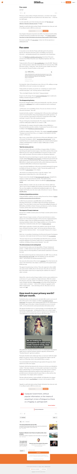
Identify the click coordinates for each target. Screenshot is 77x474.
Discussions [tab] (27, 421)
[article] (38, 427)
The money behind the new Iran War (28, 424)
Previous (23, 417)
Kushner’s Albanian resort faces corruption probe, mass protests (32, 433)
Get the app (44, 469)
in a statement (52, 236)
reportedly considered (52, 131)
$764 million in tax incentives (34, 159)
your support (35, 40)
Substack (33, 471)
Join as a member (36, 282)
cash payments (29, 170)
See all (21, 450)
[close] (48, 439)
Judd (26, 287)
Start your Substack (35, 469)
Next (54, 417)
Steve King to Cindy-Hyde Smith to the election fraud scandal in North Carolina (38, 37)
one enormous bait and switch (44, 139)
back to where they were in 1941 (26, 256)
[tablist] (24, 422)
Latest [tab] (23, 421)
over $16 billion (33, 379)
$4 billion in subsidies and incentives (33, 57)
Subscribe (68, 2)
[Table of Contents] (1, 237)
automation (43, 261)
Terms (43, 466)
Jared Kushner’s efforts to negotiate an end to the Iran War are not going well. (33, 435)
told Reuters (29, 104)
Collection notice (47, 466)
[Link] (18, 47)
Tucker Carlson (51, 35)
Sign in (73, 2)
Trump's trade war (46, 224)
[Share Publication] (64, 2)
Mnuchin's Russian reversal (30, 23)
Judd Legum (21, 9)
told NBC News (23, 191)
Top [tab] (20, 421)
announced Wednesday (41, 96)
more (41, 23)
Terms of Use (44, 454)
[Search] (62, 2)
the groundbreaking (39, 63)
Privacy (40, 466)
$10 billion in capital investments (36, 128)
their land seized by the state (42, 177)
